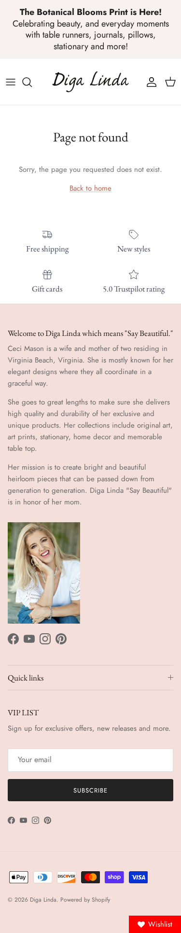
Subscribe (90, 790)
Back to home (90, 188)
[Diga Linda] (90, 82)
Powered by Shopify (85, 899)
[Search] (31, 82)
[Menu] (10, 82)
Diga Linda (43, 899)
